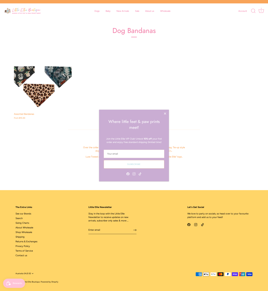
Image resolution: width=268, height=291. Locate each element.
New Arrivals (122, 11)
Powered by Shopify (49, 282)
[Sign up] (134, 230)
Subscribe (134, 164)
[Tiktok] (140, 173)
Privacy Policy (23, 246)
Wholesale (165, 11)
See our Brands (23, 213)
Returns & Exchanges (26, 241)
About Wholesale (24, 227)
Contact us (21, 255)
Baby (108, 11)
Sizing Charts (22, 223)
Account (242, 11)
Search (19, 218)
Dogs (97, 11)
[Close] (165, 113)
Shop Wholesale (24, 232)
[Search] (253, 11)
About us (149, 11)
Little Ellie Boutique (31, 282)
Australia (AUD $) (23, 273)
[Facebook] (128, 173)
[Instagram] (134, 173)
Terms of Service (24, 250)
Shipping (20, 236)
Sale (137, 11)
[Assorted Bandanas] (43, 82)
